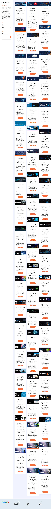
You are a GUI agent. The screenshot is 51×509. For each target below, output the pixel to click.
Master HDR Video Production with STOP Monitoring (33, 295)
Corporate (28, 504)
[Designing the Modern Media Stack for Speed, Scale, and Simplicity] (33, 79)
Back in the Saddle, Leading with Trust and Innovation (45, 187)
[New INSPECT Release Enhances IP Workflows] (33, 401)
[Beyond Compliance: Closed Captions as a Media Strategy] (33, 265)
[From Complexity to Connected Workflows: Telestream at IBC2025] (20, 153)
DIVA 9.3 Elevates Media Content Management (45, 404)
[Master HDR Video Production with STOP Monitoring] (33, 288)
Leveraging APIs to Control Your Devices (33, 339)
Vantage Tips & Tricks (16, 503)
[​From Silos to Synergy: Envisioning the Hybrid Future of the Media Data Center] (20, 202)
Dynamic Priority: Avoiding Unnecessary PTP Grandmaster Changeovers (20, 261)
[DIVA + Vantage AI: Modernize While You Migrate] (20, 78)
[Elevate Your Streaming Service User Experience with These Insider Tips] (33, 376)
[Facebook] (2, 502)
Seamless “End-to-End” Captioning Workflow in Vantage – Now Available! (45, 332)
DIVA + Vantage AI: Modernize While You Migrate (20, 84)
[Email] (6, 502)
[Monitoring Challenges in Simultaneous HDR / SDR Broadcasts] (33, 128)
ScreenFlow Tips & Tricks (17, 502)
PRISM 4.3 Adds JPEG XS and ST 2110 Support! (32, 317)
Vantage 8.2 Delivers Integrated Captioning (33, 361)
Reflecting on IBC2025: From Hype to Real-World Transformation (32, 159)
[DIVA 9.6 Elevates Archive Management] (33, 105)
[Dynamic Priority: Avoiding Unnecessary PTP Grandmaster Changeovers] (20, 253)
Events (27, 505)
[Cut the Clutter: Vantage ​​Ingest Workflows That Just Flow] (33, 196)
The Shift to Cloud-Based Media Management (33, 181)
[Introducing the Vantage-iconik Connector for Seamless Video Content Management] (20, 320)
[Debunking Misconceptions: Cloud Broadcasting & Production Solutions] (20, 450)
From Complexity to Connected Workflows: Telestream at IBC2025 (20, 161)
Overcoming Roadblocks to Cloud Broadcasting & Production (32, 454)
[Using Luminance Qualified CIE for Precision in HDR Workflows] (20, 278)
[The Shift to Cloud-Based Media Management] (33, 174)
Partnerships (40, 502)
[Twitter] (4, 502)
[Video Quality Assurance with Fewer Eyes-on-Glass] (20, 179)
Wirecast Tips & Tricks (16, 504)
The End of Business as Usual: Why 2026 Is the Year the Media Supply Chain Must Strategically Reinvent (45, 114)
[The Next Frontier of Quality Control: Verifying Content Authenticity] (20, 100)
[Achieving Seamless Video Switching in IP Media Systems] (20, 371)
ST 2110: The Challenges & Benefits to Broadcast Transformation (45, 428)
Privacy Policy (40, 504)
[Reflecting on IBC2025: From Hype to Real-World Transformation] (33, 151)
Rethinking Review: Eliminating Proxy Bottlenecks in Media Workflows (45, 61)
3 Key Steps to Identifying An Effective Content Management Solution (45, 479)
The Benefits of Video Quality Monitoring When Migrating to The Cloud (45, 453)
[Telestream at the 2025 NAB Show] (33, 246)
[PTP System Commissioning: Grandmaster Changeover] (20, 394)
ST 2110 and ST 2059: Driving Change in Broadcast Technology (20, 354)
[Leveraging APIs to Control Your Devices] (33, 332)
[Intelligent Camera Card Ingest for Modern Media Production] (20, 56)
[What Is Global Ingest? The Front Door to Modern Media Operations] (20, 4)
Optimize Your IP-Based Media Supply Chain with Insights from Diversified (45, 307)
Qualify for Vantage (20, 307)
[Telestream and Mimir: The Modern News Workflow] (33, 35)
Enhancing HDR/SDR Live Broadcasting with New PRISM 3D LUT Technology (20, 236)
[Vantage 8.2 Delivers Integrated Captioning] (33, 354)
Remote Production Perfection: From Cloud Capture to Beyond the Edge (45, 85)
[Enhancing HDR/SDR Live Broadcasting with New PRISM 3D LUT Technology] (20, 228)
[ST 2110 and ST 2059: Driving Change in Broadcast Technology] (20, 346)
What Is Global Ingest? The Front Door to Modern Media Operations (20, 12)
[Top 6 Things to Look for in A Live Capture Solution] (33, 424)
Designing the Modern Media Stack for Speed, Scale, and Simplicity (33, 87)
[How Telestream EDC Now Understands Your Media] (33, 56)
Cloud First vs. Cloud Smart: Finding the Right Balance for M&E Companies (45, 260)
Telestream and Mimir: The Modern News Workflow (33, 41)
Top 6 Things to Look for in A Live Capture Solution (33, 431)
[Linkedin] (5, 502)
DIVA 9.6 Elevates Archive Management (33, 111)
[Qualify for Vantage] (20, 302)
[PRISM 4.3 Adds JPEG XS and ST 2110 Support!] (33, 311)
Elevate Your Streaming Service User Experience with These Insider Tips (33, 385)
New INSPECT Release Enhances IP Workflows (33, 408)
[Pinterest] (8, 502)
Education (28, 502)
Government (28, 503)
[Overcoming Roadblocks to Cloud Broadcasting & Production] (33, 445)
